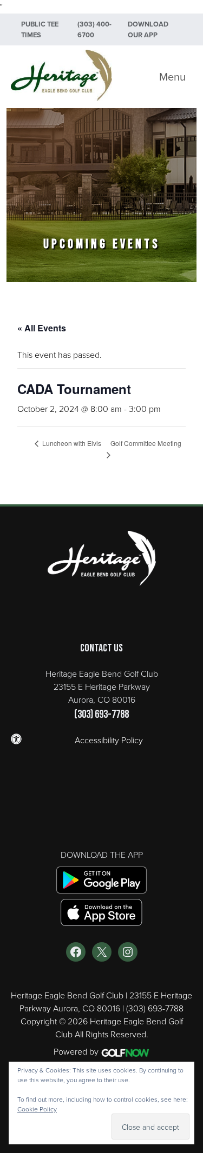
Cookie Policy (37, 1109)
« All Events (41, 328)
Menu (172, 76)
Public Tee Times (39, 29)
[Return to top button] (189, 478)
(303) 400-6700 (94, 29)
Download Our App (148, 29)
